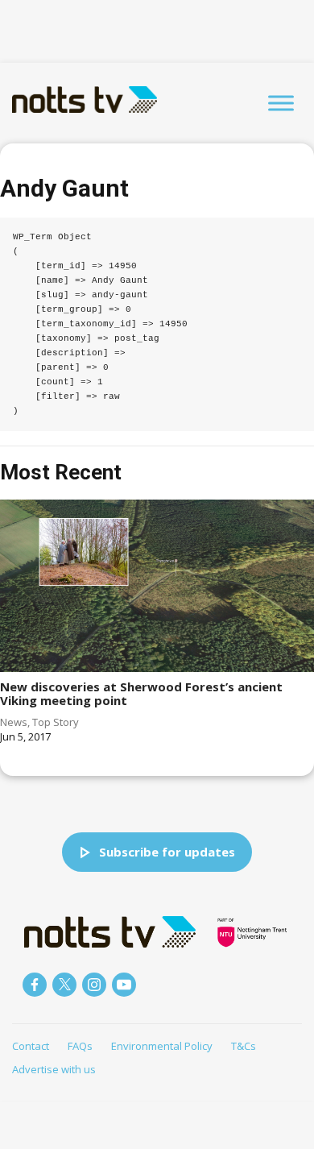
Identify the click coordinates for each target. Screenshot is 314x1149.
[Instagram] (94, 985)
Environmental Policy (162, 1046)
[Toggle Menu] (281, 102)
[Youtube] (124, 985)
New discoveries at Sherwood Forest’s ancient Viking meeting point (141, 693)
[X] (64, 985)
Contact (30, 1046)
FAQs (80, 1046)
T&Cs (243, 1046)
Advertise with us (54, 1069)
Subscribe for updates (167, 852)
